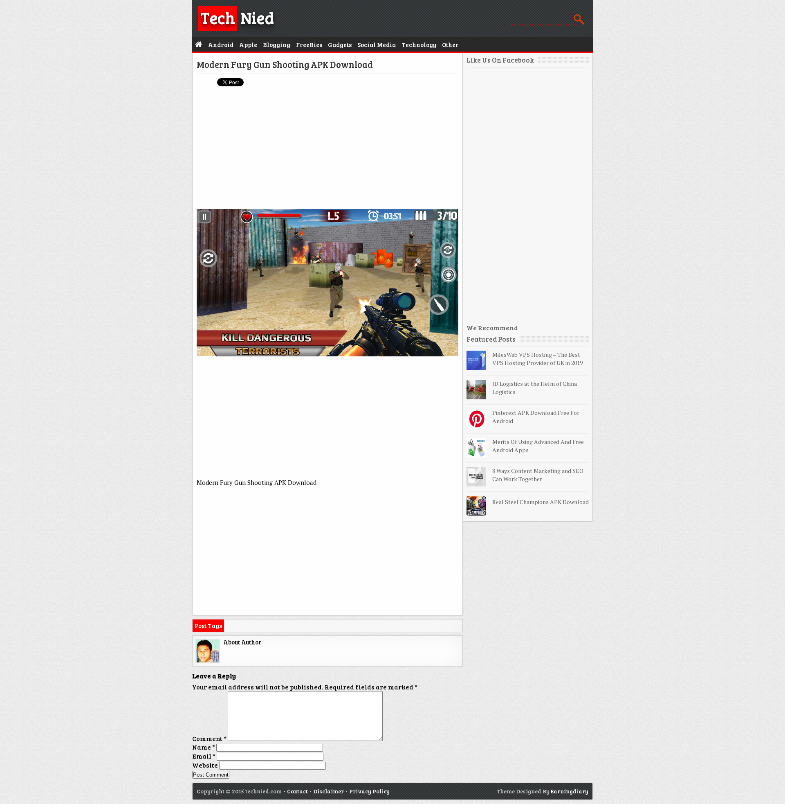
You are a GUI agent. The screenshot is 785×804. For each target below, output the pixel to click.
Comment (209, 738)
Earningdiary (569, 791)
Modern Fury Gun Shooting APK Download (285, 64)
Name (203, 747)
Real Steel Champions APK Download (540, 502)
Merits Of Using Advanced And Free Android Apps (538, 446)
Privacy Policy (369, 791)
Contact (297, 791)
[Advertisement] (327, 152)
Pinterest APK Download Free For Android (535, 417)
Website (205, 765)
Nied (237, 17)
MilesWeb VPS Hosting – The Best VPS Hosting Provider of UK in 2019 (537, 359)
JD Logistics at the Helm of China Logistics (534, 388)
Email (203, 756)
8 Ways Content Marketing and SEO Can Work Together (537, 475)
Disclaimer (328, 791)
